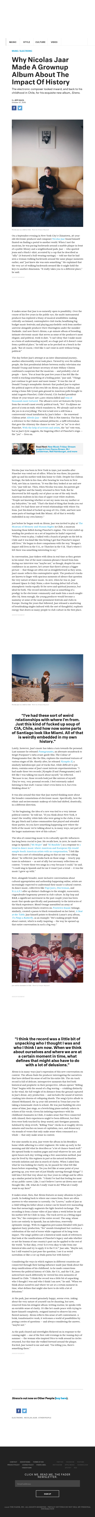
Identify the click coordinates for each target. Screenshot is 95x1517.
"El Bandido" (54, 844)
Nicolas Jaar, (31, 1417)
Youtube (80, 1462)
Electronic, (17, 1417)
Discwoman (63, 888)
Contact (13, 1462)
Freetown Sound (61, 908)
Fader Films (27, 1467)
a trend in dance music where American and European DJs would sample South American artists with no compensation (46, 848)
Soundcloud (82, 1464)
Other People (44, 1417)
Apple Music (70, 1464)
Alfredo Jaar (33, 417)
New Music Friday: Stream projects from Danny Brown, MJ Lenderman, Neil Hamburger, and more (56, 449)
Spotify (68, 1467)
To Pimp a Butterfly (22, 918)
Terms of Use (38, 1462)
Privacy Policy (13, 1464)
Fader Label (41, 1464)
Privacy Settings (56, 1507)
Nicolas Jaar (58, 239)
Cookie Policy (28, 1464)
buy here (61, 1398)
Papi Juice (50, 888)
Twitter (60, 1462)
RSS (75, 1467)
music (15, 50)
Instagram (57, 1464)
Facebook (70, 1462)
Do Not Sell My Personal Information (66, 1508)
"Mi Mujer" (37, 844)
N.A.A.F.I (17, 891)
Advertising (25, 1462)
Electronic (26, 50)
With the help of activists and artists (41, 427)
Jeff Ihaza (19, 100)
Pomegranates (45, 751)
